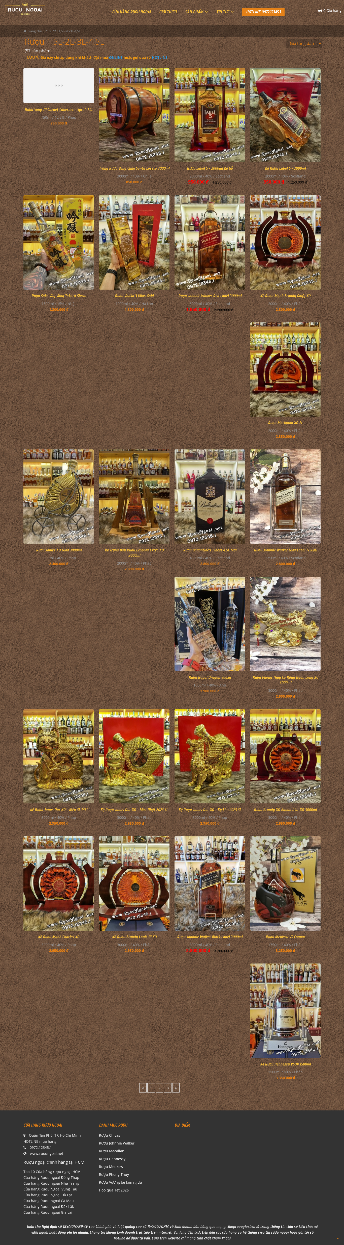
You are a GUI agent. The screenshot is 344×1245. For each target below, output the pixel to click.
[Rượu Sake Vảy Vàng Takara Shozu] (58, 242)
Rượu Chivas (109, 1135)
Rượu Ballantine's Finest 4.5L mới (209, 550)
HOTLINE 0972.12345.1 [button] (263, 12)
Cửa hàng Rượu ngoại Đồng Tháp (51, 1177)
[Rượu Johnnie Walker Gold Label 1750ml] (285, 496)
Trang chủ (34, 31)
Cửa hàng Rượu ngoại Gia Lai (47, 1212)
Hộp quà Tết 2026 (114, 1190)
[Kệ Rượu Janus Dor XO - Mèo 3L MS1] (58, 756)
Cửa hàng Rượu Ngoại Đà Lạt (47, 1194)
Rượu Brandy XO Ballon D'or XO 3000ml (285, 809)
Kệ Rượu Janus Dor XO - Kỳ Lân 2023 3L (210, 809)
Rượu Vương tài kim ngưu (120, 1182)
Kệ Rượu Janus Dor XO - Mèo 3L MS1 (58, 809)
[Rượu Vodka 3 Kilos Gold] (134, 242)
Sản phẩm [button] (194, 12)
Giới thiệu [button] (168, 12)
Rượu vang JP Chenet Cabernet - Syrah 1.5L (59, 109)
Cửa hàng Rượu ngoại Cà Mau (48, 1200)
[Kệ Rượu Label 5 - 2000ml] (285, 115)
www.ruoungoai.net (46, 1153)
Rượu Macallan (111, 1151)
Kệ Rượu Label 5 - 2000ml (285, 168)
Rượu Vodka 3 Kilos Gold (134, 296)
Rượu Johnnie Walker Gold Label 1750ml (285, 550)
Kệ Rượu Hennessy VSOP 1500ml (285, 1064)
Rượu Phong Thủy (114, 1174)
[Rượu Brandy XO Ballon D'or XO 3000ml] (285, 756)
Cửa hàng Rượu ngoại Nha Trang (51, 1183)
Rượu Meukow (111, 1166)
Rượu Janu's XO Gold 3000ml (59, 550)
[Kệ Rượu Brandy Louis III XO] (134, 883)
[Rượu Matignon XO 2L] (285, 369)
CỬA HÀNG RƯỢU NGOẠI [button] (131, 12)
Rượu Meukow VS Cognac (285, 937)
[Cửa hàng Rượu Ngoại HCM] (25, 8)
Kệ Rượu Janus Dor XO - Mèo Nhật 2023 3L (134, 809)
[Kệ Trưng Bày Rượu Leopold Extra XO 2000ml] (134, 496)
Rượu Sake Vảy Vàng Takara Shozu (58, 296)
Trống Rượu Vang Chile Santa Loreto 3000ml (134, 168)
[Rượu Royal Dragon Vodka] (210, 624)
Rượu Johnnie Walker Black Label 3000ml (210, 937)
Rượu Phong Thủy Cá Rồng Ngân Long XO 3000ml (285, 680)
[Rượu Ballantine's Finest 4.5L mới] (210, 496)
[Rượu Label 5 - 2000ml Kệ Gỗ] (210, 115)
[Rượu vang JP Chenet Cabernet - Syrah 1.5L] (58, 85)
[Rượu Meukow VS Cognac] (285, 883)
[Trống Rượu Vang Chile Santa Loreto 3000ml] (134, 115)
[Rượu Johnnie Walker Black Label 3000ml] (210, 883)
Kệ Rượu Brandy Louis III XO (134, 937)
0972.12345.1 (41, 1147)
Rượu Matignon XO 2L (285, 423)
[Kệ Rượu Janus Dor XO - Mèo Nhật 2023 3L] (134, 756)
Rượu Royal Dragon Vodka (210, 677)
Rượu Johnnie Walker (116, 1143)
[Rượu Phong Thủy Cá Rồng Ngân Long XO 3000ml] (285, 624)
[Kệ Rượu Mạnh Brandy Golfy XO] (285, 242)
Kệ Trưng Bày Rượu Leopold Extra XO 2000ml (134, 553)
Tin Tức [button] (223, 12)
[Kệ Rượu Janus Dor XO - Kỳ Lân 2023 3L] (210, 756)
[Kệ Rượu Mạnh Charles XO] (58, 883)
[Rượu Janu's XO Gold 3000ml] (58, 496)
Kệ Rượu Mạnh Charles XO (58, 937)
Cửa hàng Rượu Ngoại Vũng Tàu (50, 1189)
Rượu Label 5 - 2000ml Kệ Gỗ (210, 168)
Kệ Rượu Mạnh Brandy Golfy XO (285, 296)
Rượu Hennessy (112, 1158)
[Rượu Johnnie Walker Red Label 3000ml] (210, 242)
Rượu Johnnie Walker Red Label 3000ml (210, 296)
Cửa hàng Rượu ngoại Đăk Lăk (48, 1206)
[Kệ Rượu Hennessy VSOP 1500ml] (285, 1010)
